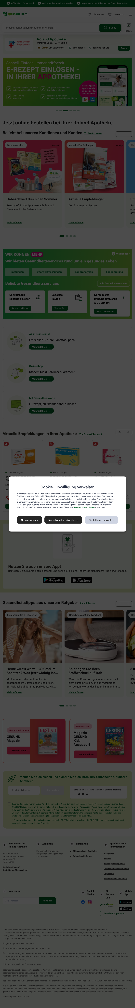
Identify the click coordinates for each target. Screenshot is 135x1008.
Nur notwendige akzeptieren (63, 520)
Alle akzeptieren (29, 520)
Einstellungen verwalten (101, 520)
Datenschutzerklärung (84, 507)
